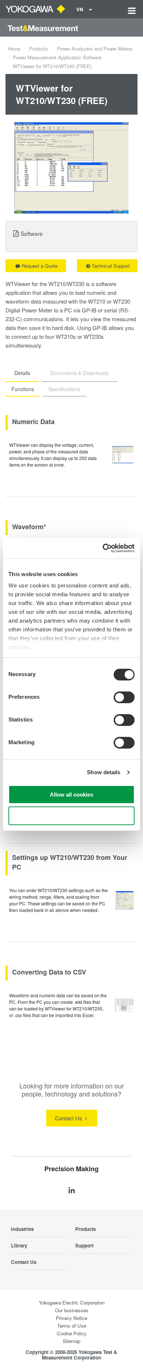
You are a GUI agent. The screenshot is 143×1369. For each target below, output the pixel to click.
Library (19, 1245)
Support (84, 1245)
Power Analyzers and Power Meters (95, 48)
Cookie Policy (72, 1333)
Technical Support (111, 265)
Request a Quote (40, 265)
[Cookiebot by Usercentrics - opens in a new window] (103, 548)
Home (14, 48)
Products (38, 48)
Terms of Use (71, 1325)
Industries (22, 1228)
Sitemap (71, 1341)
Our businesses (71, 1310)
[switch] (124, 697)
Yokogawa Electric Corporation (71, 1302)
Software (32, 233)
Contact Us (69, 1118)
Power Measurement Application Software (57, 57)
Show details (103, 772)
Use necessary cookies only (71, 816)
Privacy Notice (71, 1317)
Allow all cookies (71, 794)
